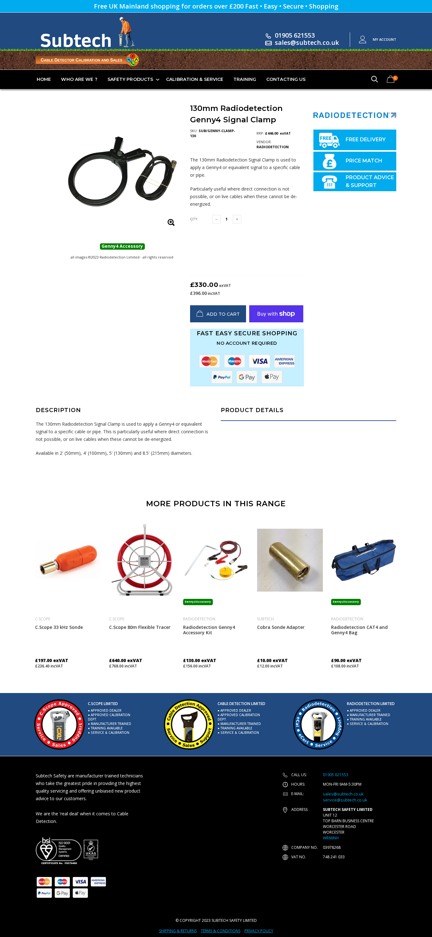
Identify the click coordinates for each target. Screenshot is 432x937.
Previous (22, 592)
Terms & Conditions (220, 931)
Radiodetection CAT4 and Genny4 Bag (359, 630)
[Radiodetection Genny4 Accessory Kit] (216, 560)
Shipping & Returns (178, 931)
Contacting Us (285, 79)
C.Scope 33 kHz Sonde (59, 627)
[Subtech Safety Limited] (67, 851)
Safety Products (130, 79)
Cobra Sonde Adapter (281, 627)
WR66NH (331, 838)
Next (410, 592)
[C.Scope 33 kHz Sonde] (68, 560)
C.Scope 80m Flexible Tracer (139, 627)
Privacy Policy (258, 931)
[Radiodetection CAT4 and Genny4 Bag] (364, 560)
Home (44, 79)
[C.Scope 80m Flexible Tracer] (142, 560)
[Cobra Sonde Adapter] (290, 560)
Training (244, 79)
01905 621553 (295, 35)
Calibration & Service (194, 79)
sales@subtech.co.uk (307, 42)
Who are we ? (79, 79)
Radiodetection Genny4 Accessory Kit (209, 630)
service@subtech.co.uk (345, 800)
